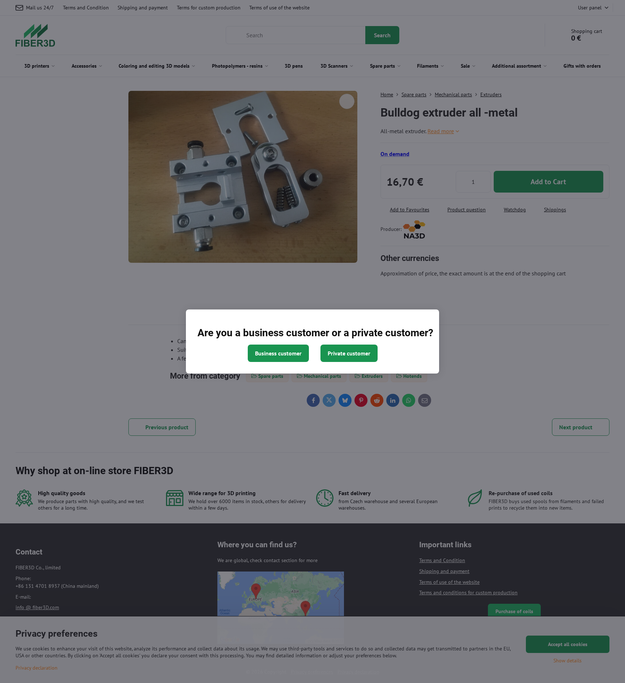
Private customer (349, 353)
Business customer (278, 353)
